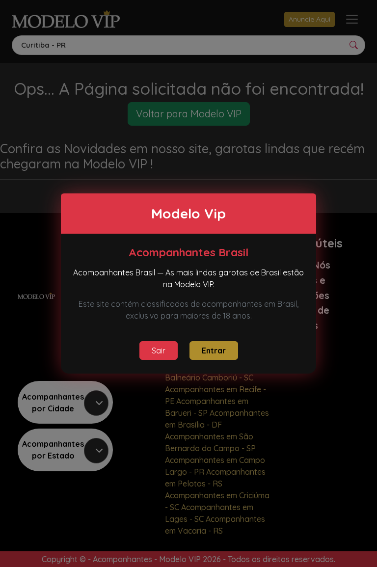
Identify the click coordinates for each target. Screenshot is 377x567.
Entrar (214, 350)
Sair (158, 350)
